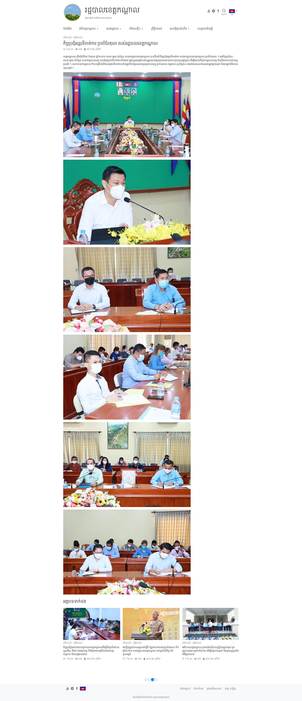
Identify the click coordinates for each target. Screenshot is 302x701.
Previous (69, 641)
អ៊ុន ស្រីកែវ (96, 49)
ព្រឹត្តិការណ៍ (156, 28)
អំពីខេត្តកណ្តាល (87, 28)
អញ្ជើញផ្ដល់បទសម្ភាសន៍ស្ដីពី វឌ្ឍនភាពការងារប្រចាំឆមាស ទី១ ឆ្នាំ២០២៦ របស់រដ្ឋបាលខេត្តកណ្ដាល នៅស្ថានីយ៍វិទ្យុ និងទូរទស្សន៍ (91, 650)
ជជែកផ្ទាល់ (185, 688)
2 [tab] (149, 680)
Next (232, 641)
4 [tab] (155, 679)
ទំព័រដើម (67, 28)
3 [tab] (152, 680)
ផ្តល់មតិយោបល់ (214, 688)
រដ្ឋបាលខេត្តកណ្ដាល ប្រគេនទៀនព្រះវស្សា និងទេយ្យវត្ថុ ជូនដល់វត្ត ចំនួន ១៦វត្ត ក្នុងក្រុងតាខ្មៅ (210, 648)
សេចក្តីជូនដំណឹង (178, 28)
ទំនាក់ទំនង (198, 688)
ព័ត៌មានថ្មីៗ (134, 28)
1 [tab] (146, 680)
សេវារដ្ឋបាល (112, 28)
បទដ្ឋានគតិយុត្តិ (205, 28)
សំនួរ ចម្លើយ (230, 688)
